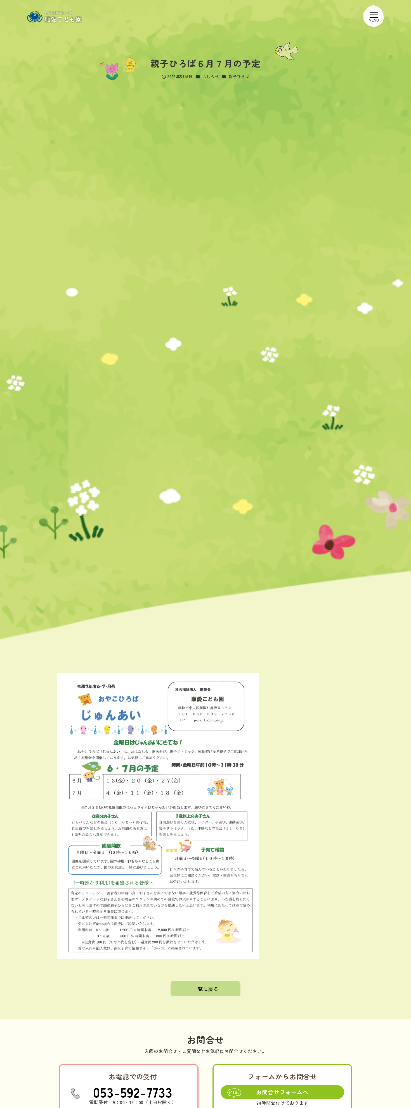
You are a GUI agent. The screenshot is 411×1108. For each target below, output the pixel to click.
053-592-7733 (133, 1092)
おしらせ (210, 76)
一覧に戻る (205, 988)
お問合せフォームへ (282, 1092)
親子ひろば (239, 76)
